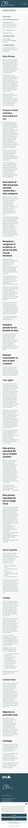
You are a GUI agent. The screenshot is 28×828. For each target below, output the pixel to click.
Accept (14, 815)
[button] (26, 804)
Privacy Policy (11, 826)
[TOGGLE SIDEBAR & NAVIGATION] (25, 3)
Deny (14, 819)
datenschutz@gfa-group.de (9, 415)
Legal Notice (17, 826)
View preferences (14, 822)
